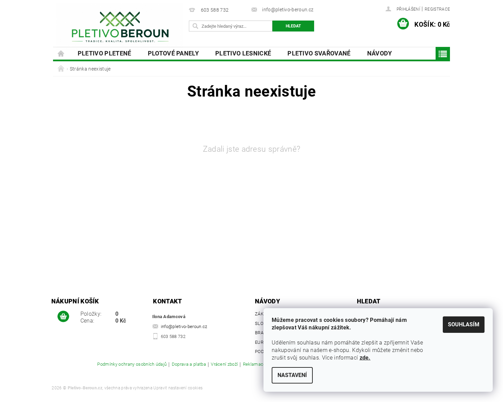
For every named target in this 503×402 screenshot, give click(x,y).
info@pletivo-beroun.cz (184, 326)
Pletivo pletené (104, 53)
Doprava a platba (189, 364)
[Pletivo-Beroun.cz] (119, 26)
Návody (379, 53)
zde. (365, 357)
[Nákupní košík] (63, 317)
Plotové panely (173, 53)
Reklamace (254, 364)
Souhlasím (463, 324)
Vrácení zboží (224, 364)
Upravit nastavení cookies (178, 388)
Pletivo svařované (318, 53)
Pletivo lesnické (243, 53)
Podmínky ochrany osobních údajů (132, 364)
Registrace (437, 9)
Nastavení (292, 375)
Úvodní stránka (61, 53)
